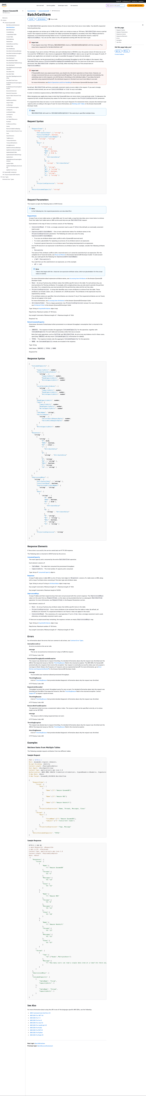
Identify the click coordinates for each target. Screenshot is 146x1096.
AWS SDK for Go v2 (36, 1020)
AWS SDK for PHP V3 (36, 1030)
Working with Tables (78, 104)
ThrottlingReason (59, 663)
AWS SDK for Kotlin (36, 1027)
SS (46, 175)
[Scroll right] (79, 5)
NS (46, 169)
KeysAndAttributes (44, 308)
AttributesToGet (43, 133)
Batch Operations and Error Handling (59, 82)
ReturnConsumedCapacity (41, 189)
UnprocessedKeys (38, 477)
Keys (39, 143)
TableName (41, 412)
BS (46, 153)
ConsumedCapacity (39, 366)
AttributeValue (53, 157)
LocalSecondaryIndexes (46, 386)
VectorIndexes (42, 414)
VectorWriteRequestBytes (52, 420)
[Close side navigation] (23, 10)
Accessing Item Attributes (78, 278)
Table (39, 402)
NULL (46, 171)
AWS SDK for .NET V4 (36, 1015)
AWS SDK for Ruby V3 (36, 1035)
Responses (36, 433)
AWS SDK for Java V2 (36, 1023)
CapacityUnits (42, 370)
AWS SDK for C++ (35, 1018)
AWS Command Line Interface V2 (40, 1013)
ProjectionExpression (45, 183)
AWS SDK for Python (36, 1032)
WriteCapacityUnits (50, 380)
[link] (56, 11)
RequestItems (37, 128)
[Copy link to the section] (26, 121)
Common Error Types (76, 640)
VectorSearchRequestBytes (52, 418)
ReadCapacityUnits (49, 378)
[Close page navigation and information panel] (143, 25)
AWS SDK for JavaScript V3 (38, 1025)
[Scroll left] (35, 5)
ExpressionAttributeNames (47, 137)
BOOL (46, 151)
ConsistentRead (43, 135)
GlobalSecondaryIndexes (46, 372)
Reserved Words (60, 255)
